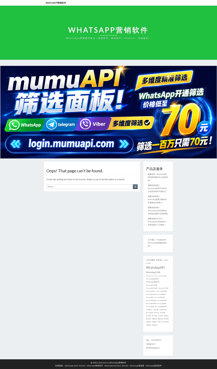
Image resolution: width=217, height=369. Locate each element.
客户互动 (156, 313)
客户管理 (162, 313)
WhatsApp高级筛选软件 (161, 306)
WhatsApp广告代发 (163, 288)
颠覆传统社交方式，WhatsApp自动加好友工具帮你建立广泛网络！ (157, 221)
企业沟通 (155, 309)
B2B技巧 (166, 260)
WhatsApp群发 (150, 297)
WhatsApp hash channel (152, 276)
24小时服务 (150, 260)
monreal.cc (103, 362)
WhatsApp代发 (163, 276)
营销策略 (148, 325)
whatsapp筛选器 (137, 365)
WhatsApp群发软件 (160, 297)
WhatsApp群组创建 (151, 300)
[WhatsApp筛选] (108, 113)
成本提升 (166, 316)
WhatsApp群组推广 (162, 300)
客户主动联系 (149, 313)
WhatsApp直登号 (150, 291)
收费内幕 (160, 319)
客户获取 (148, 316)
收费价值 (154, 319)
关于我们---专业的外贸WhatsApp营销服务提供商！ (157, 243)
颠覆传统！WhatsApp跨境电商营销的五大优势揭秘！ (158, 177)
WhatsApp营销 (150, 306)
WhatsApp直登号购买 (161, 291)
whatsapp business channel (116, 365)
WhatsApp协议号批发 (151, 285)
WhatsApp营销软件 (56, 2)
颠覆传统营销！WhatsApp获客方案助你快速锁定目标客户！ (157, 199)
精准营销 (148, 322)
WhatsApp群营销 (161, 303)
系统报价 (154, 322)
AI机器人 (159, 260)
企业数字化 (149, 309)
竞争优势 (166, 319)
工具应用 (160, 316)
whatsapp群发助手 (95, 365)
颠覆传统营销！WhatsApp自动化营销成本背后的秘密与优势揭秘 (158, 210)
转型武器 (154, 325)
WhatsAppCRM (153, 272)
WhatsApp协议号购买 (151, 288)
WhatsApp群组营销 (151, 303)
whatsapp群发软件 (154, 365)
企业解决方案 (162, 309)
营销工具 (160, 322)
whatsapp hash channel (75, 365)
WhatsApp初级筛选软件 (152, 279)
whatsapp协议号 (152, 282)
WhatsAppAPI (155, 267)
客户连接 (154, 316)
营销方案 (166, 322)
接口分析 (148, 319)
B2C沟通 (148, 263)
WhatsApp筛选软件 (161, 294)
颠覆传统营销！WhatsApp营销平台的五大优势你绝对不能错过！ (158, 188)
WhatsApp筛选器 (150, 294)
